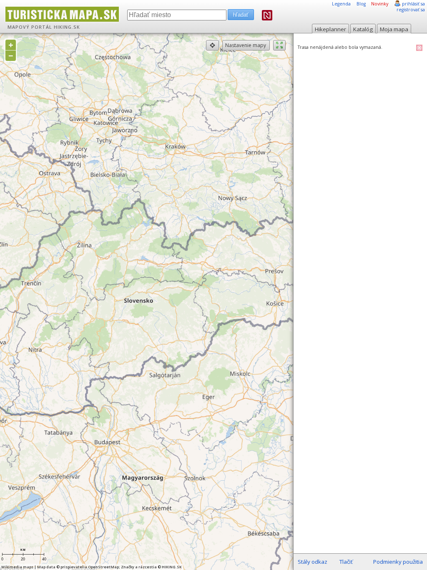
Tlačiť (346, 561)
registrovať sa (411, 10)
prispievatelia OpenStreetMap (89, 567)
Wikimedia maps (17, 567)
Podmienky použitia (398, 561)
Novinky (379, 4)
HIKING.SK (67, 27)
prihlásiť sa (413, 4)
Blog (361, 4)
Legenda (341, 4)
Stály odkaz (312, 561)
